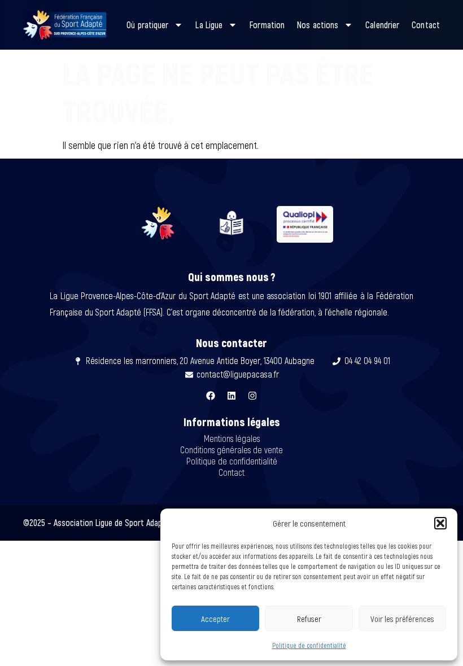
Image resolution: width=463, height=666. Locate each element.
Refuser (309, 619)
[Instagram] (252, 396)
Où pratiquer (147, 24)
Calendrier (382, 24)
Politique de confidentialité (309, 645)
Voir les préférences (402, 619)
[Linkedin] (231, 396)
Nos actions (317, 24)
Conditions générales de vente (231, 449)
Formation (267, 24)
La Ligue (208, 24)
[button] (440, 523)
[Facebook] (211, 396)
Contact (426, 24)
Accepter (215, 619)
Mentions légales (232, 438)
